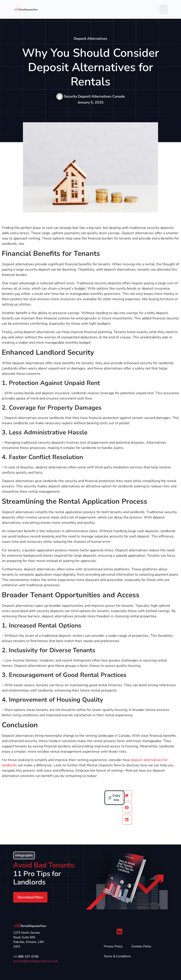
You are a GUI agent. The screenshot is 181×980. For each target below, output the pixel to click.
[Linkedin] (119, 931)
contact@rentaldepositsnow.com (35, 961)
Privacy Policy (113, 946)
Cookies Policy (141, 946)
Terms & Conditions (117, 956)
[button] (163, 9)
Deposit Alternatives (90, 38)
